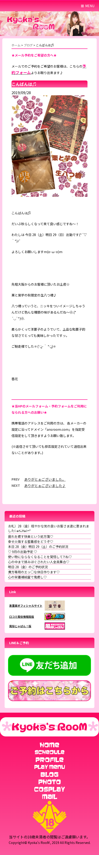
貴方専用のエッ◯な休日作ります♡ (34, 572)
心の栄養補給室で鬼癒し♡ (27, 577)
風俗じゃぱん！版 (20, 626)
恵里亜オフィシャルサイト (25, 605)
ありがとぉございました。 (45, 479)
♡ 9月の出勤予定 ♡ (22, 551)
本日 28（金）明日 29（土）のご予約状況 (38, 546)
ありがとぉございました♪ (45, 485)
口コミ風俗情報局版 (21, 617)
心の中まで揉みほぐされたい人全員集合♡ (38, 561)
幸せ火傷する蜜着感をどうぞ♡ (30, 541)
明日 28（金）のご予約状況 (28, 567)
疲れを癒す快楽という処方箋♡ (30, 536)
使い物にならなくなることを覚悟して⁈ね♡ (40, 556)
